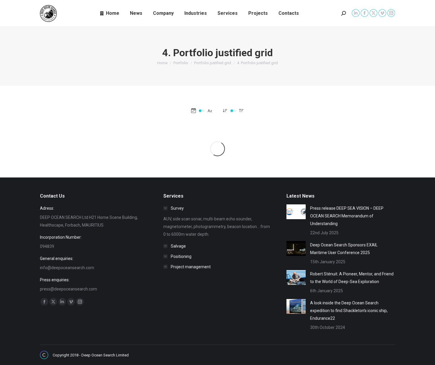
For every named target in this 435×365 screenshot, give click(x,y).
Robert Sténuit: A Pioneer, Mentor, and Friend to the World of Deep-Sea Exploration (352, 278)
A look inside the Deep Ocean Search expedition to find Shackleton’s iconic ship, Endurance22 (349, 311)
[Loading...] (217, 148)
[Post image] (296, 211)
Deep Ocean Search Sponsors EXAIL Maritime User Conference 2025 (344, 249)
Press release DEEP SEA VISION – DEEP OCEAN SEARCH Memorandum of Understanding (347, 216)
